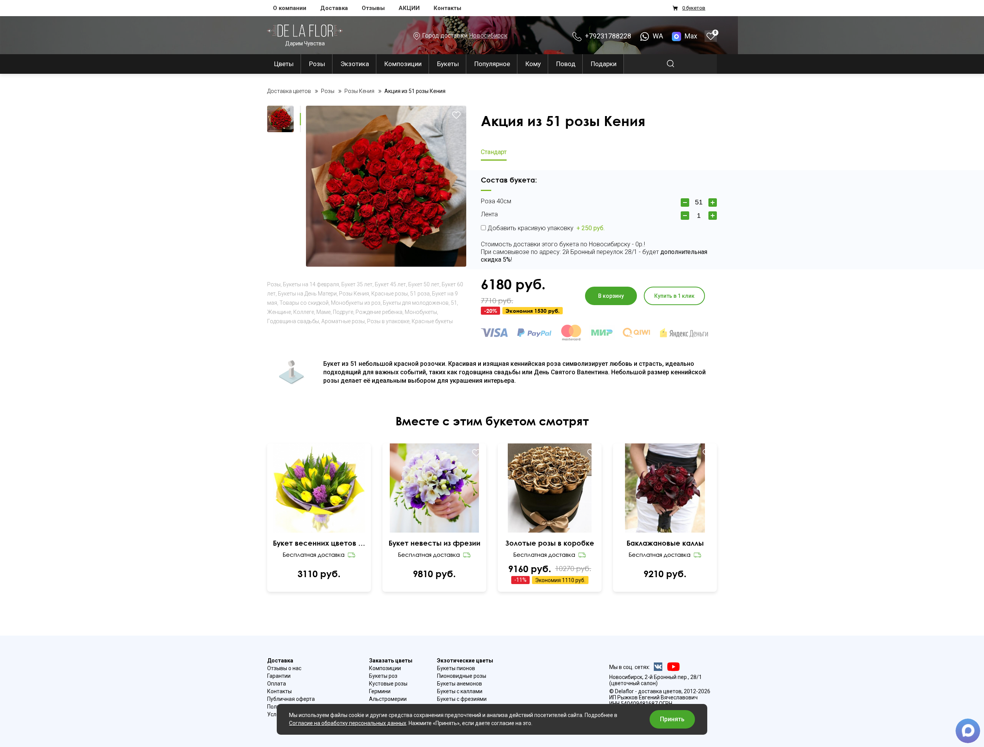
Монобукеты (421, 312)
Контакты (447, 8)
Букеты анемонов (459, 684)
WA (657, 36)
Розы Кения (354, 293)
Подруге (343, 312)
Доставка (334, 8)
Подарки (604, 64)
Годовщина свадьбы (293, 321)
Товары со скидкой (304, 303)
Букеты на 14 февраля (311, 284)
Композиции (403, 64)
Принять (672, 719)
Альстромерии (388, 699)
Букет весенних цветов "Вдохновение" (319, 543)
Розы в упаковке (388, 321)
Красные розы (389, 293)
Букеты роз (383, 676)
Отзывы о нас (284, 668)
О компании (289, 8)
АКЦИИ (409, 8)
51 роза (420, 293)
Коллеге (303, 312)
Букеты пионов (456, 668)
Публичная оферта (291, 699)
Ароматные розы (343, 321)
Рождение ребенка (379, 312)
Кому (533, 64)
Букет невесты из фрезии (434, 543)
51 (454, 303)
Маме (323, 312)
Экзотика (355, 64)
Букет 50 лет (423, 284)
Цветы (284, 64)
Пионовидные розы (461, 676)
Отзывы (373, 8)
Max (691, 36)
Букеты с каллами (459, 691)
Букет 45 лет (390, 284)
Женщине (279, 312)
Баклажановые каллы (665, 543)
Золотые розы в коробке (549, 543)
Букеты (448, 64)
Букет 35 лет (356, 284)
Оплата (276, 684)
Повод (565, 64)
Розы (317, 64)
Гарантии (279, 676)
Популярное (492, 64)
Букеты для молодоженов (416, 303)
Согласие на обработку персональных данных (347, 723)
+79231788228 (607, 36)
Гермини (380, 691)
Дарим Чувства (305, 43)
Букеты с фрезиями (462, 699)
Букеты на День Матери (307, 293)
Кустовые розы (388, 684)
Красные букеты (432, 321)
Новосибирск (488, 35)
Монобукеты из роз (356, 303)
